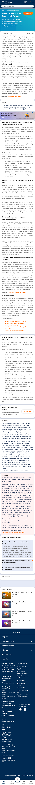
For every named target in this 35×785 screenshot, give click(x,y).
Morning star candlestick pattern (17, 292)
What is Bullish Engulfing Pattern (14, 323)
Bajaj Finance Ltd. (22, 669)
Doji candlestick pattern (14, 96)
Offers (23, 783)
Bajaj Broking (20, 687)
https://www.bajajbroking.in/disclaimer (13, 532)
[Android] (20, 709)
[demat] (17, 116)
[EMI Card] (25, 2)
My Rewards (11, 783)
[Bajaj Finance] (8, 2)
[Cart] (33, 2)
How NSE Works (9, 329)
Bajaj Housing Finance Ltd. (21, 684)
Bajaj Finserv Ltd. (22, 666)
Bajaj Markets (21, 680)
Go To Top (18, 632)
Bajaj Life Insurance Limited (22, 677)
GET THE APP (27, 411)
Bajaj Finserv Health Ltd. (23, 691)
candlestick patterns (18, 226)
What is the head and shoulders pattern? (16, 327)
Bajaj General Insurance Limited (22, 672)
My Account (31, 783)
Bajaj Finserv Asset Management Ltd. (22, 695)
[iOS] (24, 709)
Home (3, 783)
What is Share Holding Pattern (13, 325)
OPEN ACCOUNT (28, 13)
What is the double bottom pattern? (15, 331)
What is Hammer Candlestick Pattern (15, 321)
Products (17, 780)
